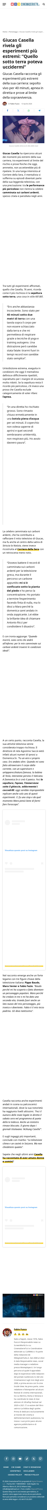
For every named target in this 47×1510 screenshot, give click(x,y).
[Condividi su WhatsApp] (29, 110)
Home (5, 32)
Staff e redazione (32, 1467)
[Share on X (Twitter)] (18, 110)
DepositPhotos (37, 1489)
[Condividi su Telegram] (39, 110)
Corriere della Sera (28, 549)
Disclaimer (29, 1471)
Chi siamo (16, 1467)
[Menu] (4, 4)
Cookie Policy (15, 1475)
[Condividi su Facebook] (8, 110)
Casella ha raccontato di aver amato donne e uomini (23, 1158)
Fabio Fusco (14, 104)
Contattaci (15, 1471)
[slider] (18, 1315)
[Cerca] (43, 4)
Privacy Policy (32, 1475)
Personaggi (13, 32)
